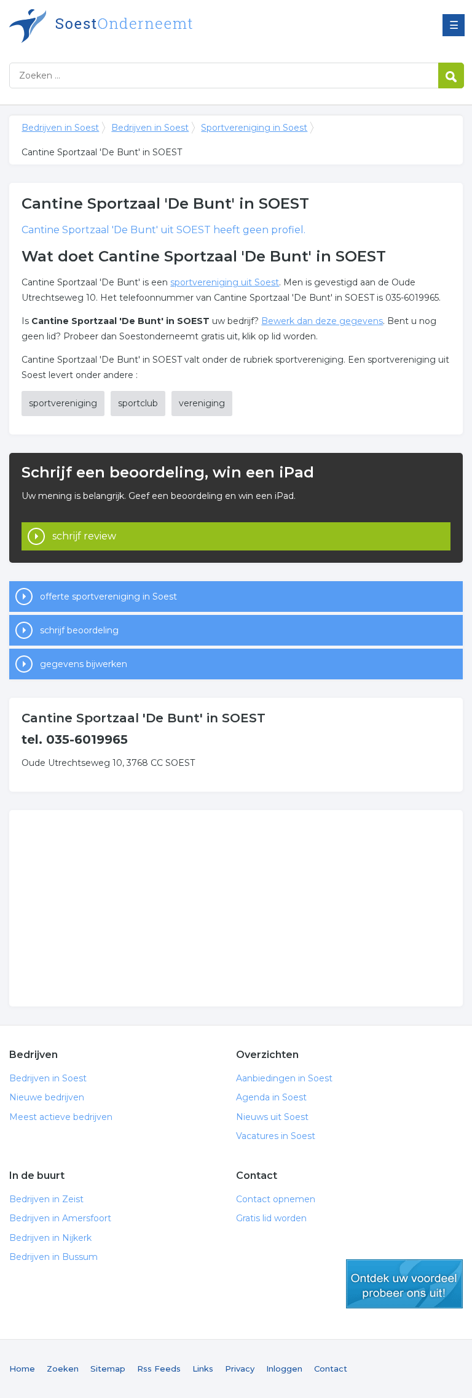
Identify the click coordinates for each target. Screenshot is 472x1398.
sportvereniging (63, 403)
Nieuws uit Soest (272, 1116)
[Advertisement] (236, 908)
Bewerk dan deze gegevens (322, 320)
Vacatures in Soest (275, 1135)
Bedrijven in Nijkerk (50, 1237)
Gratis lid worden (271, 1218)
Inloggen (284, 1368)
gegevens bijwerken (83, 664)
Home (22, 1368)
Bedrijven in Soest (163, 26)
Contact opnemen (275, 1199)
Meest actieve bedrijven (60, 1116)
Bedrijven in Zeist (46, 1199)
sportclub (138, 403)
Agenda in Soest (271, 1097)
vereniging (202, 403)
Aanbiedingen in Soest (284, 1078)
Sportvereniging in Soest (254, 127)
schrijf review (84, 536)
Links (202, 1368)
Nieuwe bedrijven (46, 1097)
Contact (330, 1368)
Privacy (239, 1368)
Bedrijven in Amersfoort (60, 1218)
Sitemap (107, 1368)
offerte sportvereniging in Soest (108, 596)
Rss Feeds (159, 1368)
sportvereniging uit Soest (224, 282)
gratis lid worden (404, 1283)
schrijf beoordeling (79, 630)
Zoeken (63, 1368)
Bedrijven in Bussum (53, 1256)
